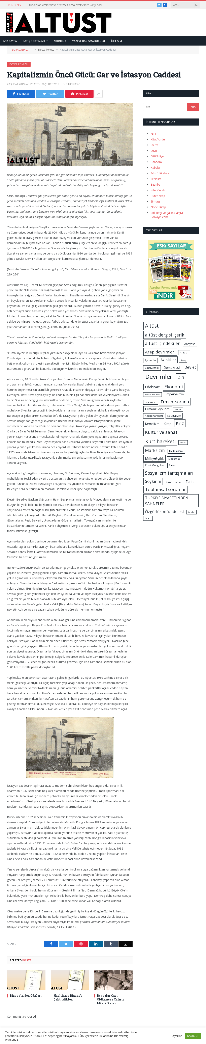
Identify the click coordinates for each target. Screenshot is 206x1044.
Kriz (180, 423)
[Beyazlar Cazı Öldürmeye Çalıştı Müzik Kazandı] (113, 980)
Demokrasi (172, 367)
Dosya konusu (18, 64)
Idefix (154, 145)
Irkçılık (177, 409)
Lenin (183, 442)
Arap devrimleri (160, 352)
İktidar (191, 512)
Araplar (184, 352)
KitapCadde (158, 190)
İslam (148, 518)
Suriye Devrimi (173, 482)
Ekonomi (173, 386)
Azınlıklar (168, 359)
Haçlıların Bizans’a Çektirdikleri (68, 997)
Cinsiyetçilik (152, 368)
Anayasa (189, 344)
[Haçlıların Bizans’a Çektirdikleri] (70, 980)
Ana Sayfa (10, 41)
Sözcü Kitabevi (160, 173)
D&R (154, 151)
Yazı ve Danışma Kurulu (88, 41)
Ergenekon (150, 402)
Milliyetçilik (154, 458)
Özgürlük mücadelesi (164, 511)
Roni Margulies (155, 465)
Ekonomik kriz (152, 394)
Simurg (155, 201)
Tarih (190, 481)
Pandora (156, 162)
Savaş (172, 465)
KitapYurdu (158, 139)
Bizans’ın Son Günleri (26, 995)
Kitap (167, 424)
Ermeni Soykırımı (157, 409)
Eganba (155, 184)
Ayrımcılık (150, 360)
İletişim (116, 41)
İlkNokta (156, 179)
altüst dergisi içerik (164, 335)
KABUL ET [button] (193, 1036)
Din (180, 377)
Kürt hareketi (160, 441)
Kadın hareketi (154, 416)
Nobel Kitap (158, 207)
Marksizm (155, 450)
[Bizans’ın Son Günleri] (26, 980)
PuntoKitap (158, 196)
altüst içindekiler (162, 343)
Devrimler (158, 377)
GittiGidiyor (158, 156)
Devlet (190, 367)
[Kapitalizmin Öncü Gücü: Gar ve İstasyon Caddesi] (70, 134)
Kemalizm (152, 424)
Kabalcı (155, 167)
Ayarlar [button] (177, 1036)
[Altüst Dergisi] (58, 22)
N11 (153, 134)
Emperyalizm (174, 394)
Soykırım (153, 481)
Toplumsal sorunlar (165, 489)
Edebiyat (152, 386)
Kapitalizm (174, 415)
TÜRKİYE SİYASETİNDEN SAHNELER (166, 500)
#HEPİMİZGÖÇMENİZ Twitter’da (49, 5)
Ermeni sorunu (175, 401)
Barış (183, 360)
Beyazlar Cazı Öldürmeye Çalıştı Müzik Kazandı (110, 999)
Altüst (152, 325)
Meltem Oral (176, 451)
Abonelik (60, 41)
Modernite (174, 458)
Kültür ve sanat (161, 432)
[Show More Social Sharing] (99, 94)
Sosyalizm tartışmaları (169, 473)
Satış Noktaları (34, 41)
